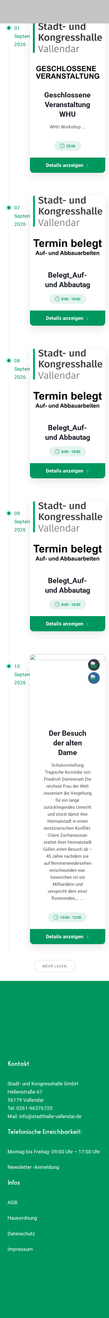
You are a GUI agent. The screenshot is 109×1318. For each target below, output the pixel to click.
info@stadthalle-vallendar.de (50, 1116)
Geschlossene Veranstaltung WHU (67, 104)
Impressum (20, 1249)
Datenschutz (21, 1234)
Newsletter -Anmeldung (33, 1167)
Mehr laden (54, 966)
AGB (12, 1202)
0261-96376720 (34, 1108)
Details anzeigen (64, 165)
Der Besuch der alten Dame (67, 743)
